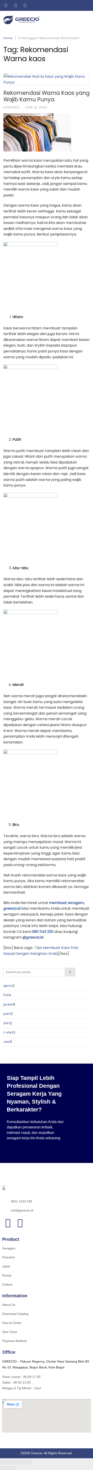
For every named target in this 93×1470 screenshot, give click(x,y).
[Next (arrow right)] (11, 1468)
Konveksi (11, 107)
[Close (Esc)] (28, 1462)
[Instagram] (8, 1223)
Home (7, 38)
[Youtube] (20, 1223)
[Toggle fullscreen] (11, 1462)
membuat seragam (66, 902)
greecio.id (12, 908)
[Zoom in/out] (3, 1462)
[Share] (19, 1462)
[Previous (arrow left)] (3, 1468)
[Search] (70, 972)
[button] (86, 20)
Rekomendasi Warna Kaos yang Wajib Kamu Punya (46, 96)
